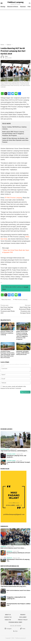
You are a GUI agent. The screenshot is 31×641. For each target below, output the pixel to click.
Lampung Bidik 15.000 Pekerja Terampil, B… (18, 463)
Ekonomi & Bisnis (5, 449)
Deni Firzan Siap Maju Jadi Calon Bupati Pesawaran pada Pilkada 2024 (8, 309)
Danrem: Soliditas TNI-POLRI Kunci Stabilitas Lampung (7, 333)
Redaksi (22, 614)
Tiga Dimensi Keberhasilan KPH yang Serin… (14, 586)
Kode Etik (8, 619)
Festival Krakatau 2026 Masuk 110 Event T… (18, 553)
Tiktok (23, 628)
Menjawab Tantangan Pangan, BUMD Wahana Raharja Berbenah (22, 353)
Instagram (9, 628)
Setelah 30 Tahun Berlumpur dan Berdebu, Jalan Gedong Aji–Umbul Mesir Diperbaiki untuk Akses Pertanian (15, 140)
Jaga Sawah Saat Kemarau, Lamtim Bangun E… (14, 451)
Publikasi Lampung (15, 2)
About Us (8, 614)
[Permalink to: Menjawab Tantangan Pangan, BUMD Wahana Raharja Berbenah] (23, 346)
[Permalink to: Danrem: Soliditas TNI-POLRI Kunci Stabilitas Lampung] (8, 326)
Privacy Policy (23, 619)
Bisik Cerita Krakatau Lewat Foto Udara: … (13, 548)
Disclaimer (22, 617)
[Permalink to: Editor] (2, 57)
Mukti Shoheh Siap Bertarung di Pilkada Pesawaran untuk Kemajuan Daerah (24, 309)
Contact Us (7, 617)
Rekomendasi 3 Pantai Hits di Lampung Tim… (18, 560)
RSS (16, 631)
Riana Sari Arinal (6, 299)
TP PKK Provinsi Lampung (13, 197)
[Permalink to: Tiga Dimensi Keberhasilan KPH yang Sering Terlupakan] (15, 576)
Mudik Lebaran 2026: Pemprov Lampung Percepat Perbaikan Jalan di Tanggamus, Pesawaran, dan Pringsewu (13, 133)
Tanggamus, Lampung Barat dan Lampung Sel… (16, 597)
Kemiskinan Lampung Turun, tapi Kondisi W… (16, 456)
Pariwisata (3, 546)
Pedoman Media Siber (15, 622)
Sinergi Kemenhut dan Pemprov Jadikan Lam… (18, 604)
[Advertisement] (15, 25)
